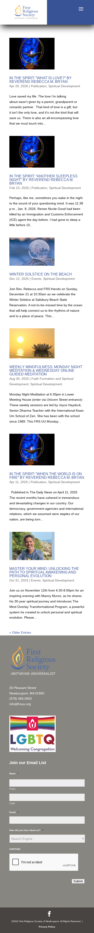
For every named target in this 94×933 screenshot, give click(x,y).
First (12, 789)
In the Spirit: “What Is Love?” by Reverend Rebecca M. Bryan (40, 80)
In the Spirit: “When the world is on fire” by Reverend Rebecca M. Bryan (46, 475)
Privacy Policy (47, 926)
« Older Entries (20, 632)
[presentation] (44, 862)
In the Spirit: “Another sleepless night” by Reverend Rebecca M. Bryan (43, 179)
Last (12, 803)
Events (36, 278)
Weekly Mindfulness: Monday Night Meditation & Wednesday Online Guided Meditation (45, 370)
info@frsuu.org (20, 704)
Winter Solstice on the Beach (40, 274)
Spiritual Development (64, 86)
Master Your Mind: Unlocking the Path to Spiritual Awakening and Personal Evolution (44, 572)
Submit (78, 881)
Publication (39, 86)
